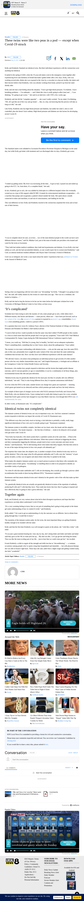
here (46, 744)
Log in (70, 752)
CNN (8, 57)
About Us (36, 867)
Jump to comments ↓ (12, 562)
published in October (70, 257)
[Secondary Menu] (7, 13)
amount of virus (29, 319)
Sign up (75, 752)
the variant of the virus (12, 319)
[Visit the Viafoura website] (74, 805)
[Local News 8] (18, 13)
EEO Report (28, 859)
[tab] (11, 768)
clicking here (11, 741)
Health (22, 556)
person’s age (56, 319)
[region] (42, 779)
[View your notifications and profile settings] (77, 767)
